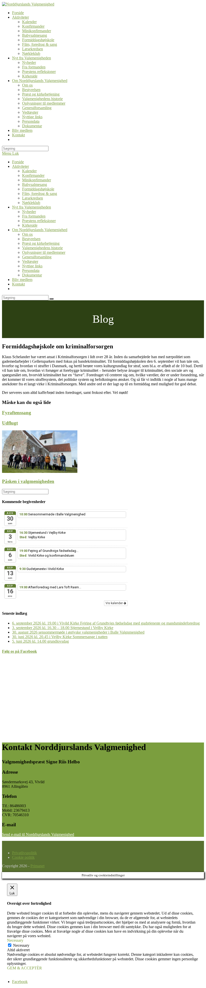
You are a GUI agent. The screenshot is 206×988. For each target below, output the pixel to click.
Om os (27, 234)
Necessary (21, 945)
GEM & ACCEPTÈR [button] (24, 968)
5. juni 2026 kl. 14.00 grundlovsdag (40, 641)
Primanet (37, 866)
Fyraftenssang (16, 412)
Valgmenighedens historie (42, 248)
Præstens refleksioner (39, 221)
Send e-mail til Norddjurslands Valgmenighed (38, 834)
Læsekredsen (32, 198)
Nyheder (29, 212)
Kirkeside (29, 225)
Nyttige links (32, 266)
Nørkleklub (31, 202)
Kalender (29, 171)
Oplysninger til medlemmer (43, 252)
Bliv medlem (22, 279)
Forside (18, 162)
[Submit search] (51, 299)
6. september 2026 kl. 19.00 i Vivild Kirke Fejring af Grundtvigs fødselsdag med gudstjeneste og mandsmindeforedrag (106, 623)
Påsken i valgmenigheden (28, 481)
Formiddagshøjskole (38, 189)
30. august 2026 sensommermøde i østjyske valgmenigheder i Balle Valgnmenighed (78, 632)
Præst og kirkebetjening (41, 243)
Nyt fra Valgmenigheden (31, 207)
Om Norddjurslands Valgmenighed (39, 230)
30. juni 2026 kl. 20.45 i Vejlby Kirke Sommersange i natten (60, 637)
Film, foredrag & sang (39, 193)
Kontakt (18, 284)
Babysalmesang (34, 184)
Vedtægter (30, 261)
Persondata (30, 270)
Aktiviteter (20, 166)
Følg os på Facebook (19, 651)
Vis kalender (115, 603)
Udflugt (10, 423)
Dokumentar (32, 275)
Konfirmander (33, 175)
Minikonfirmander (36, 180)
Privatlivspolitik (24, 853)
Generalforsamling (37, 257)
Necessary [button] (15, 940)
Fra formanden (33, 216)
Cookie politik (23, 857)
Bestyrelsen (31, 239)
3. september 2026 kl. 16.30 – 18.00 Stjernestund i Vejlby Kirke (62, 628)
